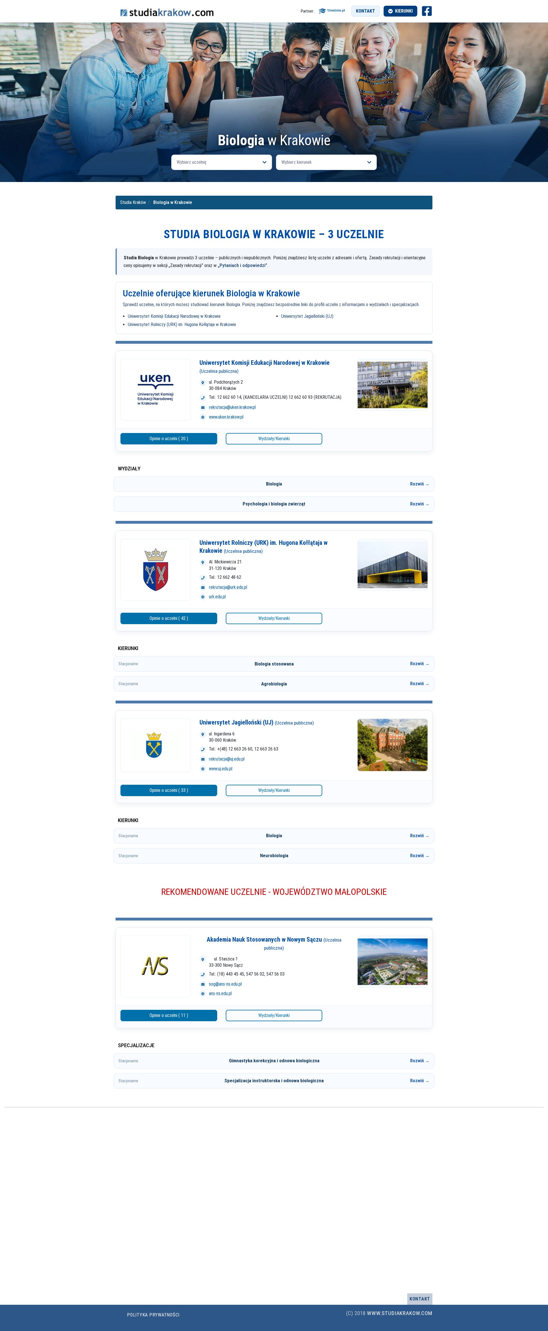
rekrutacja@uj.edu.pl (227, 759)
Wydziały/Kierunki (274, 438)
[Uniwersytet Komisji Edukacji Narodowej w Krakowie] (155, 389)
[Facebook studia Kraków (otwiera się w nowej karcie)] (426, 11)
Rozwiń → (420, 484)
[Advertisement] (274, 90)
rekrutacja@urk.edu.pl (228, 587)
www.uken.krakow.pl (226, 417)
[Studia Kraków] (167, 11)
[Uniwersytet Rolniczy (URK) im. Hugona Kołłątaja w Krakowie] (155, 569)
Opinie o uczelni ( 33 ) (169, 790)
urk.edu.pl (217, 596)
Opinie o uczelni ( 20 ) (169, 438)
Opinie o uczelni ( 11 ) (169, 1015)
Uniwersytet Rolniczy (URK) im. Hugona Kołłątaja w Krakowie (182, 324)
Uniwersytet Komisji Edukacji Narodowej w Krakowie (174, 316)
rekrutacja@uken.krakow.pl (232, 407)
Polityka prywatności (153, 1315)
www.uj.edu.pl (220, 768)
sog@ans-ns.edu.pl (225, 984)
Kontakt (365, 11)
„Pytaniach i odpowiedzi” (242, 265)
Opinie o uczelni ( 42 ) (169, 618)
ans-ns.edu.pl (220, 993)
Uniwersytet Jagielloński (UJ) (307, 316)
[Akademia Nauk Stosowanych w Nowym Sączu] (155, 966)
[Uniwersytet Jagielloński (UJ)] (155, 745)
